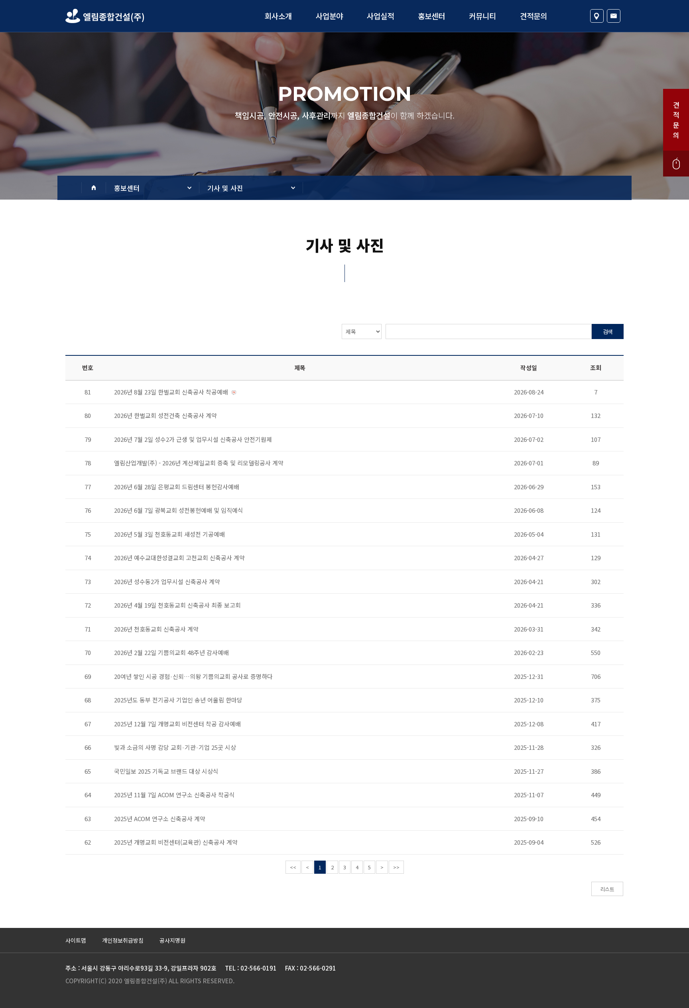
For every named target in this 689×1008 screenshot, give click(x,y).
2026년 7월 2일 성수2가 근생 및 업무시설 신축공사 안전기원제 (193, 439)
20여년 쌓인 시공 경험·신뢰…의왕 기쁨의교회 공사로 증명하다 (193, 676)
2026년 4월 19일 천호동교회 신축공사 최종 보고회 (177, 605)
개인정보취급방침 (123, 940)
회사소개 (278, 15)
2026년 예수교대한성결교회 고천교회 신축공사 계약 (179, 557)
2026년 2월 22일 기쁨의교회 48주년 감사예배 (171, 652)
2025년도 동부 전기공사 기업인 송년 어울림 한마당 (178, 700)
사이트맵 (75, 940)
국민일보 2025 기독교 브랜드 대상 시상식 (166, 771)
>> (396, 867)
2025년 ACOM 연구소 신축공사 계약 (159, 818)
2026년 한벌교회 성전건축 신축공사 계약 (165, 415)
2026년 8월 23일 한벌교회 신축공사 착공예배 (171, 392)
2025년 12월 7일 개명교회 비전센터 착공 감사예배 (177, 724)
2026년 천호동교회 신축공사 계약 (156, 629)
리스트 (607, 889)
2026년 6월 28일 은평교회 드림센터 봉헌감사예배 (176, 486)
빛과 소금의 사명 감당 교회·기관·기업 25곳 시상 (175, 747)
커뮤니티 (482, 15)
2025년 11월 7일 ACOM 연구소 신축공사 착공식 (174, 794)
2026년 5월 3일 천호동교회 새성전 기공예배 (169, 534)
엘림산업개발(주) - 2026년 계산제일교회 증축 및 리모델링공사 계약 (198, 463)
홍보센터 (431, 15)
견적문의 (533, 15)
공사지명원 (172, 940)
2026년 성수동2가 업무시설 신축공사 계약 (167, 581)
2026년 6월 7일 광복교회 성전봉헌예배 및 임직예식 (178, 510)
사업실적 (380, 15)
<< (293, 867)
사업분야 (329, 15)
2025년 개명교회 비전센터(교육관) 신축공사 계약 (176, 842)
